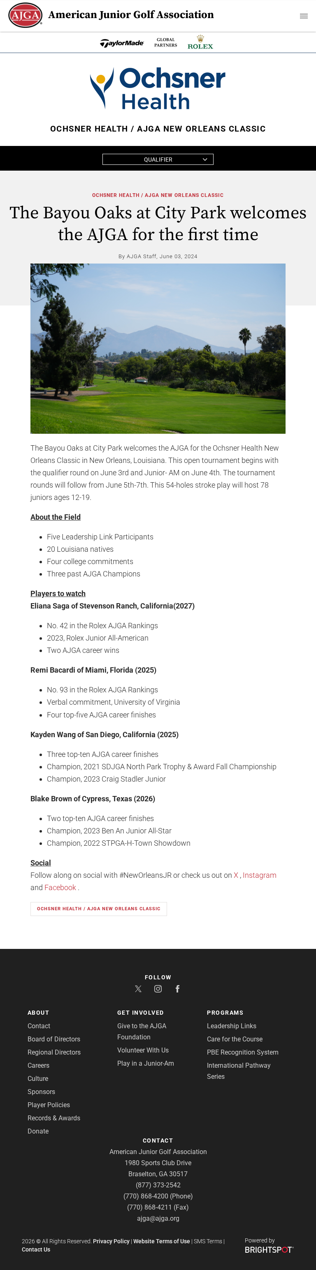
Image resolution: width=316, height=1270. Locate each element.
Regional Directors (54, 1052)
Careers (38, 1065)
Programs (225, 1012)
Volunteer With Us (143, 1050)
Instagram (259, 875)
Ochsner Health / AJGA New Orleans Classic (158, 195)
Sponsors (41, 1092)
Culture (38, 1079)
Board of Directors (54, 1039)
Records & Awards (54, 1118)
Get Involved (140, 1012)
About (39, 1012)
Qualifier (158, 159)
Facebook (60, 887)
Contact (39, 1026)
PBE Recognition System (243, 1052)
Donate (38, 1131)
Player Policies (49, 1105)
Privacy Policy (111, 1241)
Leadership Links (231, 1026)
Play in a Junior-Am (145, 1063)
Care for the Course (235, 1039)
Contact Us (36, 1249)
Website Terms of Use (161, 1241)
